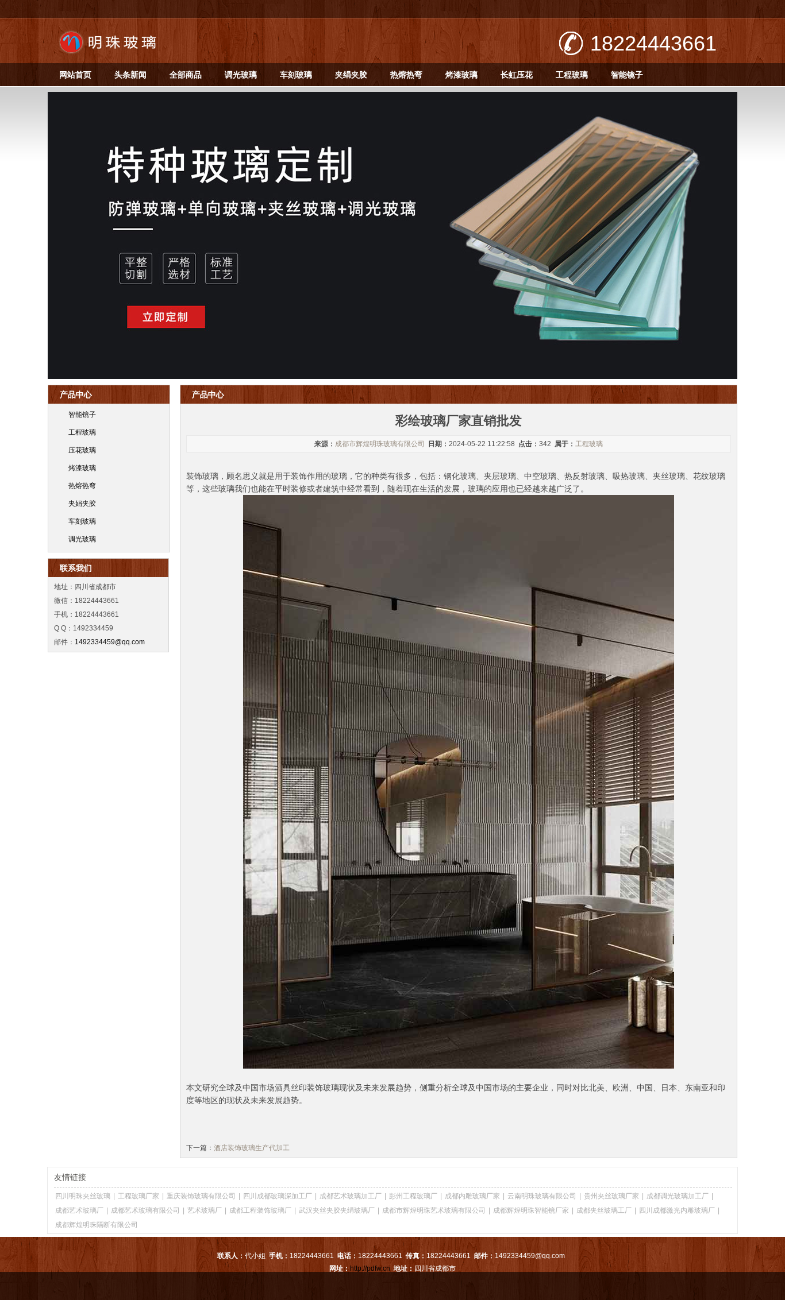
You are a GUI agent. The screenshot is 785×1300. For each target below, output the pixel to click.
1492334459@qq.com (110, 642)
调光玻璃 (241, 74)
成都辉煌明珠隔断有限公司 (96, 1225)
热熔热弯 (406, 74)
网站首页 (75, 74)
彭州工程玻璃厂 (413, 1196)
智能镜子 (627, 74)
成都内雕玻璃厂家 (472, 1196)
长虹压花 (517, 74)
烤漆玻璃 (461, 74)
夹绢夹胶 (351, 74)
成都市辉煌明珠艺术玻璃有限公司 (434, 1210)
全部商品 (186, 74)
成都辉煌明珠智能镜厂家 (531, 1210)
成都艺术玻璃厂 (79, 1210)
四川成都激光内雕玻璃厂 (677, 1210)
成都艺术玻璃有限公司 (145, 1210)
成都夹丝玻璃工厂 (604, 1210)
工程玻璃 (572, 74)
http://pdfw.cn (370, 1268)
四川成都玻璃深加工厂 (277, 1196)
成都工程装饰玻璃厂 (260, 1210)
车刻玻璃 (296, 74)
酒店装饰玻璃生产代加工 (252, 1148)
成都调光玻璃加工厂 (678, 1196)
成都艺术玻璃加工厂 (351, 1196)
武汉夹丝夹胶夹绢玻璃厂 (337, 1210)
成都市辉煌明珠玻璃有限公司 (380, 444)
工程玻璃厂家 (138, 1196)
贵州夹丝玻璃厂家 (611, 1196)
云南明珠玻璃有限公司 (541, 1196)
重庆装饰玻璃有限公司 (201, 1196)
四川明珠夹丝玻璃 (82, 1196)
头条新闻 (130, 74)
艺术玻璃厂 (204, 1210)
